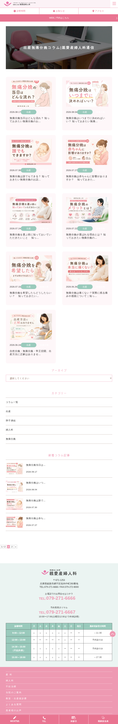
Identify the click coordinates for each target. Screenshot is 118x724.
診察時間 (21, 11)
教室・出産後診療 (16, 698)
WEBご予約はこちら (59, 18)
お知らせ (60, 11)
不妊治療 (11, 686)
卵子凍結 (11, 420)
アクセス (99, 11)
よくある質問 (14, 704)
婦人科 (9, 429)
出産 (8, 411)
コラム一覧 (12, 402)
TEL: (57, 598)
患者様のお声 (14, 710)
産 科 (9, 674)
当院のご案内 (14, 692)
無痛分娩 (11, 439)
